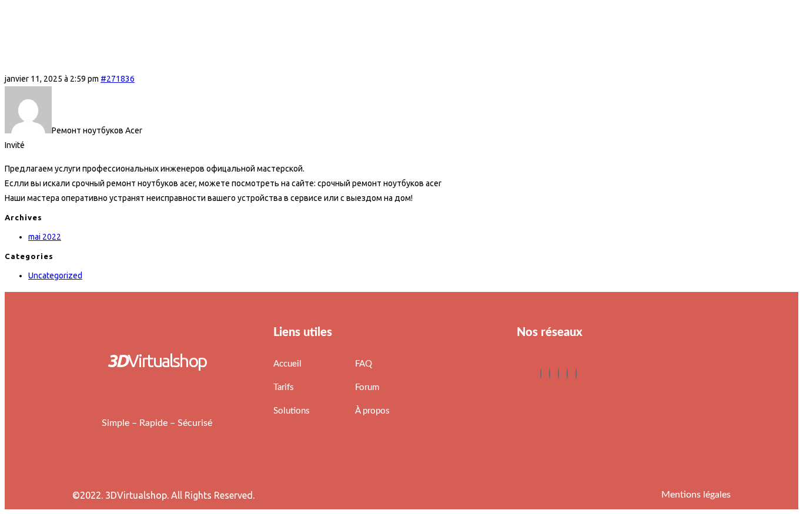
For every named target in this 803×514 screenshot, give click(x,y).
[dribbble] (567, 373)
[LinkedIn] (558, 373)
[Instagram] (576, 373)
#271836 (118, 78)
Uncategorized (55, 275)
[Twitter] (549, 373)
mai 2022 (44, 236)
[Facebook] (540, 373)
